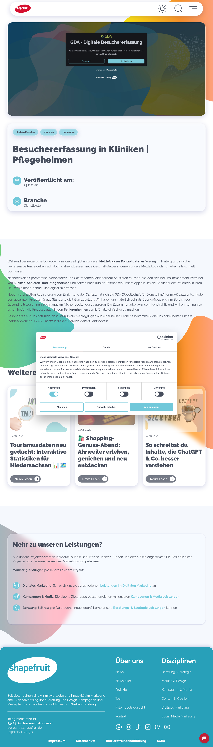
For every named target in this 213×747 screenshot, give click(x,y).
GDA (118, 294)
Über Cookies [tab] (153, 347)
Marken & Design (174, 681)
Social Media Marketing (178, 716)
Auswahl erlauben (106, 407)
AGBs (161, 741)
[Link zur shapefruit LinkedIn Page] (147, 727)
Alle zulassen (151, 407)
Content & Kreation (175, 698)
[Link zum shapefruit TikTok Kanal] (138, 727)
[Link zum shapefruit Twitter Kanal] (157, 727)
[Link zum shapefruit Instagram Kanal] (128, 727)
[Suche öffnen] (178, 9)
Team (119, 698)
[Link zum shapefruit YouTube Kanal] (167, 727)
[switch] (89, 394)
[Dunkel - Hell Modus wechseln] (162, 9)
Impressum (56, 741)
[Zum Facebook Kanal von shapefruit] (118, 727)
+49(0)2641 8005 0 (20, 732)
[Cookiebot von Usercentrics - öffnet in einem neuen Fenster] (159, 337)
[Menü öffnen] (193, 8)
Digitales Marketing (175, 707)
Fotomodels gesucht (130, 707)
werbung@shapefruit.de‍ (24, 727)
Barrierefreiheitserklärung (126, 741)
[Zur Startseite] (23, 9)
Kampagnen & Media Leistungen (155, 597)
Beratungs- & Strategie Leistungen (139, 608)
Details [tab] (106, 347)
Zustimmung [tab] (60, 347)
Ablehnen (61, 407)
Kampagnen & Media (177, 690)
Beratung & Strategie (176, 672)
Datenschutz (85, 741)
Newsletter (123, 681)
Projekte (121, 690)
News (119, 672)
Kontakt (120, 716)
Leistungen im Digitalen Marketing (126, 585)
